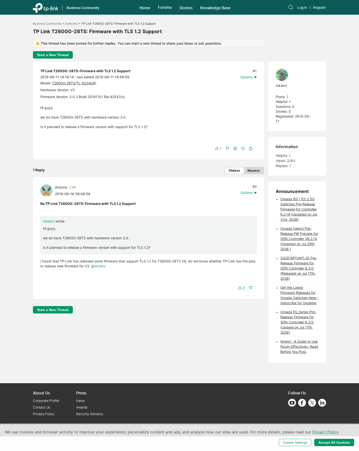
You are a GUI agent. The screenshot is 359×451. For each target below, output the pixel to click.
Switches (71, 23)
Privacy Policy (43, 414)
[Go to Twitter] (312, 403)
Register (319, 7)
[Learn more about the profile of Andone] (47, 190)
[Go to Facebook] (302, 403)
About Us (41, 392)
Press (81, 392)
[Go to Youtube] (292, 403)
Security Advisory (89, 414)
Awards (81, 407)
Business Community (47, 23)
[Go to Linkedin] (322, 403)
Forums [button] (165, 7)
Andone (61, 187)
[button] (145, 7)
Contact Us (41, 407)
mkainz (48, 221)
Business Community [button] (82, 8)
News (80, 401)
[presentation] (46, 190)
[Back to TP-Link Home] (45, 7)
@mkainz (98, 266)
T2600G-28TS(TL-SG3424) (74, 83)
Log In (302, 7)
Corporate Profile (46, 401)
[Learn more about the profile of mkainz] (295, 75)
